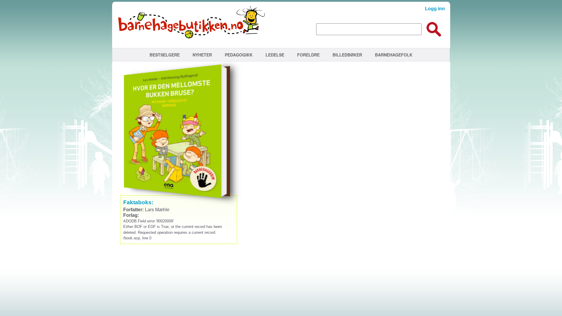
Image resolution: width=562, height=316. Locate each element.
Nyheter (202, 55)
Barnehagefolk (393, 55)
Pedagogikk (239, 55)
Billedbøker (347, 55)
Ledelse (274, 55)
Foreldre (308, 55)
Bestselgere (165, 55)
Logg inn (435, 8)
